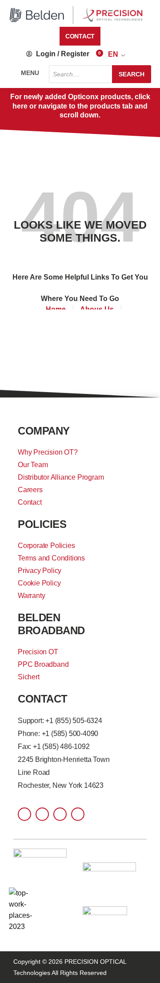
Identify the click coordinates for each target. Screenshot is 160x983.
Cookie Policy (39, 583)
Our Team (33, 464)
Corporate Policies (46, 545)
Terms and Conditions (51, 558)
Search (131, 74)
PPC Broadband (43, 664)
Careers (30, 490)
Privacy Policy (39, 570)
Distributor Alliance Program (61, 477)
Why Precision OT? (48, 452)
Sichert (29, 677)
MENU (30, 72)
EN (113, 54)
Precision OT (38, 652)
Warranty (31, 595)
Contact (30, 502)
